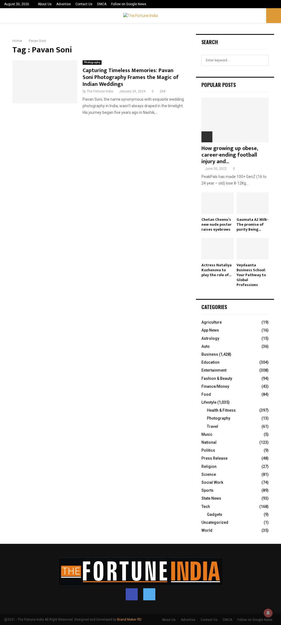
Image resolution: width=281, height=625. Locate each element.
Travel (212, 426)
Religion (209, 466)
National (209, 442)
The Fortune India (100, 91)
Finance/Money (215, 386)
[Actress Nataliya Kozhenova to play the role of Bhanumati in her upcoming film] (217, 248)
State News (211, 498)
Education (210, 362)
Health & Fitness (221, 410)
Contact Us (83, 4)
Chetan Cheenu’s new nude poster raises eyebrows (216, 224)
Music (206, 434)
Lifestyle (209, 402)
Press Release (214, 458)
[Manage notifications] (268, 613)
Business (209, 354)
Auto (205, 346)
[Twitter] (149, 594)
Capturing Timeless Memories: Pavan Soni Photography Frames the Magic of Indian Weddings (131, 77)
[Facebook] (132, 594)
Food (206, 394)
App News (210, 330)
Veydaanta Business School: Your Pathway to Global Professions (251, 275)
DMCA (101, 4)
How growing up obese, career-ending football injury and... (229, 155)
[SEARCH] (263, 60)
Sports (207, 490)
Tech (205, 506)
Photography (92, 62)
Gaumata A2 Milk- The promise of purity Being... (252, 224)
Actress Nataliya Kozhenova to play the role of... (216, 270)
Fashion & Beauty (216, 378)
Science (208, 474)
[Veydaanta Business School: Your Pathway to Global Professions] (253, 248)
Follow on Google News (128, 4)
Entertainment (213, 370)
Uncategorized (214, 522)
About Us (45, 4)
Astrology (210, 338)
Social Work (212, 482)
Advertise (63, 4)
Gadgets (214, 514)
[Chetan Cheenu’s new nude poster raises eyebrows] (217, 203)
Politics (208, 450)
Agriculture (211, 322)
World (206, 530)
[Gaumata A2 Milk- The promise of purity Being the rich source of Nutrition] (253, 203)
